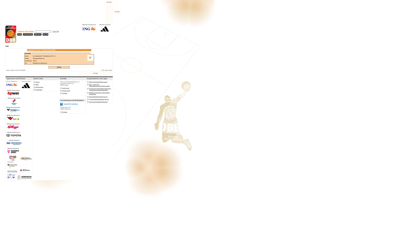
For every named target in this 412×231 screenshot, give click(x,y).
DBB (37, 84)
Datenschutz (66, 91)
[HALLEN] (45, 34)
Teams (38, 82)
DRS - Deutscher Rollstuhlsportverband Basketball (99, 85)
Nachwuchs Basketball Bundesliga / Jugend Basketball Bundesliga (100, 89)
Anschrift (28, 53)
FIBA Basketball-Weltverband (98, 82)
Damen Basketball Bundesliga (98, 102)
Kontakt (64, 93)
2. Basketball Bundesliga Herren (99, 99)
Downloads (39, 90)
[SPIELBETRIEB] (28, 34)
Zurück (59, 67)
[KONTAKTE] (38, 34)
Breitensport (39, 87)
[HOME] (19, 34)
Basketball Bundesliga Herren (98, 97)
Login (7, 46)
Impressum (65, 88)
